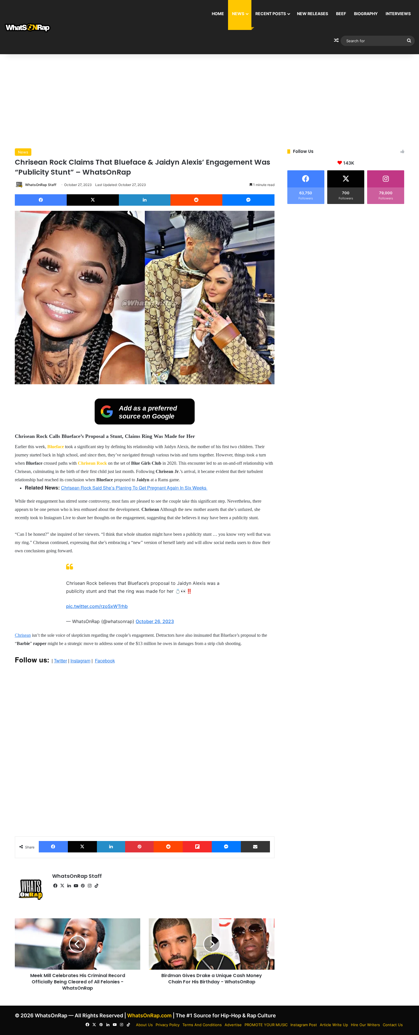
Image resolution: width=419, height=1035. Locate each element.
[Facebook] (41, 200)
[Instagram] (89, 885)
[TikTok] (96, 885)
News (238, 13)
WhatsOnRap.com (149, 1015)
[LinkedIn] (144, 200)
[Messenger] (248, 200)
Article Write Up (334, 1024)
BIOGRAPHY (366, 13)
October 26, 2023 (155, 621)
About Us (144, 1024)
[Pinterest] (139, 846)
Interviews (398, 13)
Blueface (55, 446)
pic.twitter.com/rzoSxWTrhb (97, 606)
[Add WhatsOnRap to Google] (145, 423)
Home (218, 13)
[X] (93, 200)
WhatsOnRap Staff (40, 185)
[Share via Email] (255, 846)
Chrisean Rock (92, 463)
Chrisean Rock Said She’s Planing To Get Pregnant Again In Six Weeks (134, 487)
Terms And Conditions (202, 1024)
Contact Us (393, 1024)
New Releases (312, 13)
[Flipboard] (197, 846)
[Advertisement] (209, 100)
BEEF (341, 13)
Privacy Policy (168, 1024)
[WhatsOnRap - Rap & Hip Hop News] (27, 27)
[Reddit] (196, 200)
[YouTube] (76, 885)
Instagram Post (303, 1024)
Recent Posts (270, 13)
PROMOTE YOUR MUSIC (266, 1024)
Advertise (233, 1024)
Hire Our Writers (365, 1024)
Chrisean (23, 635)
